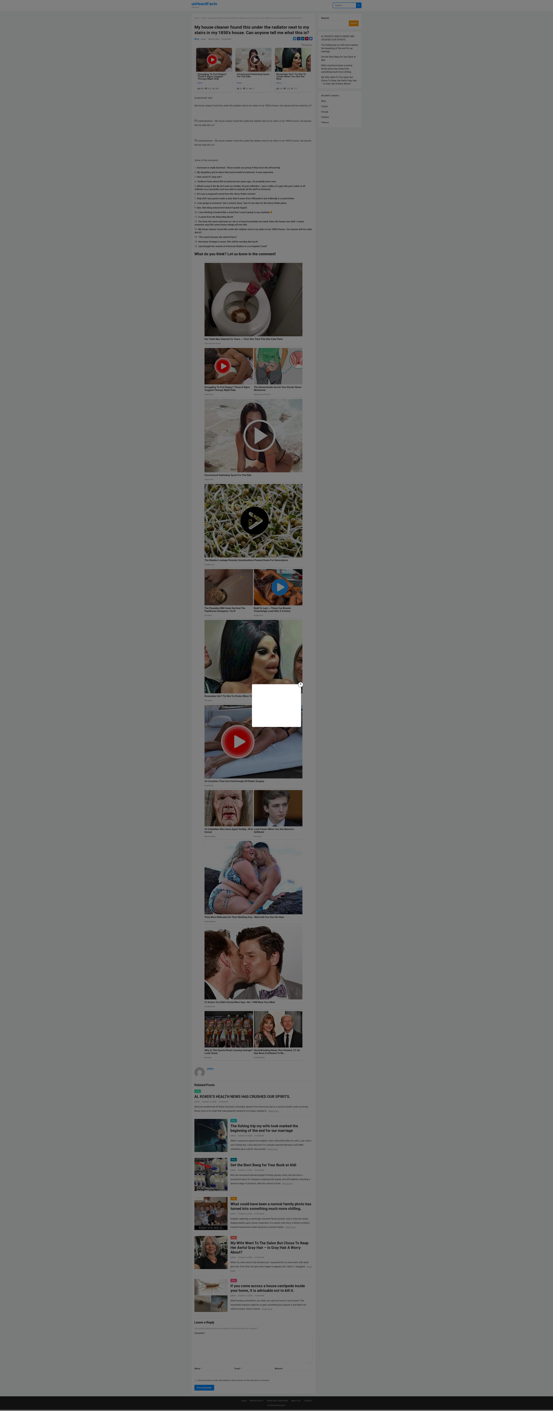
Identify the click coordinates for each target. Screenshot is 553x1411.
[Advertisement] (276, 705)
